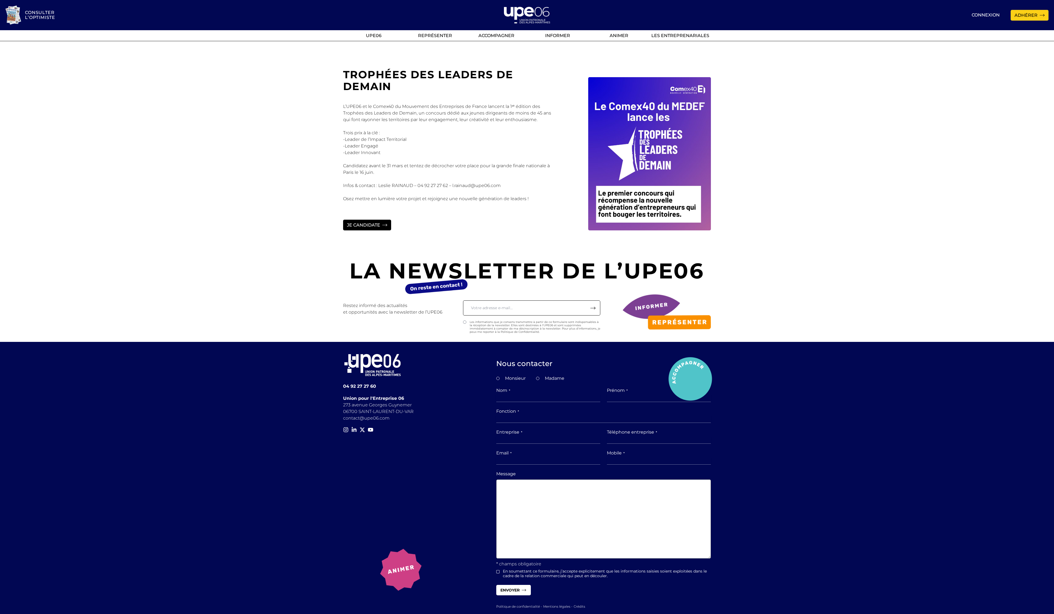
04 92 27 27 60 (359, 386)
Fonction (507, 411)
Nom (503, 390)
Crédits (579, 606)
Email (504, 453)
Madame (554, 378)
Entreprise (509, 432)
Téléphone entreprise (632, 432)
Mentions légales (556, 606)
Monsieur (515, 378)
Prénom (617, 390)
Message (506, 473)
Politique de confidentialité (518, 606)
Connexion (986, 15)
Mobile (616, 453)
